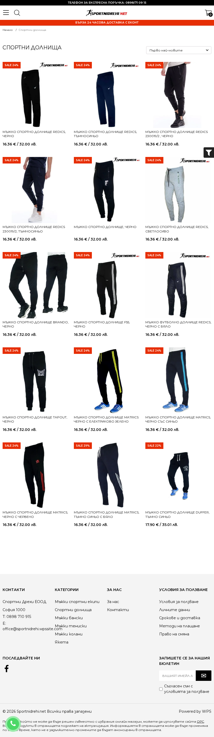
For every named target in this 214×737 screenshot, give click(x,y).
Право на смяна (174, 634)
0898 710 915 (20, 720)
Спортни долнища (73, 609)
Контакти (118, 609)
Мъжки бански (69, 618)
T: (4, 616)
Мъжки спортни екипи (77, 601)
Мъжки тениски (71, 626)
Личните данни (174, 609)
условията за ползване (186, 691)
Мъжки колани (68, 634)
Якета (61, 642)
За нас (113, 601)
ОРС (200, 721)
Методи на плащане (179, 626)
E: (4, 623)
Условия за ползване (179, 601)
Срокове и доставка (179, 618)
